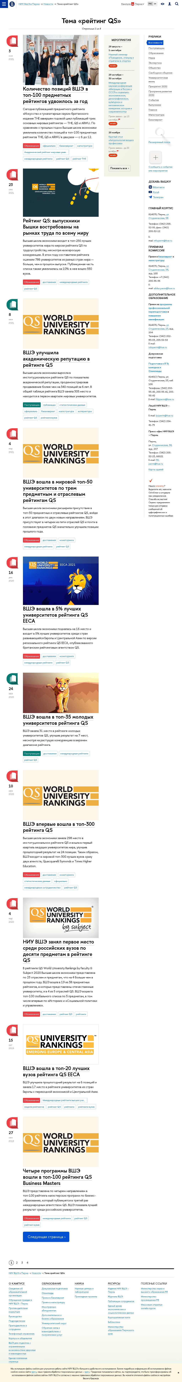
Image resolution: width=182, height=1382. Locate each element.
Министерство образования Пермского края (121, 1330)
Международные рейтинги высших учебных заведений (65, 1100)
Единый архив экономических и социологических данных (121, 1309)
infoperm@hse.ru (163, 240)
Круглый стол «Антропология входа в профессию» (121, 140)
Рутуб (156, 192)
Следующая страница (45, 1236)
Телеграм (158, 197)
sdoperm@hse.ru (158, 347)
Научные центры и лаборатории (84, 1290)
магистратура (84, 145)
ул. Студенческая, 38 (159, 216)
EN (155, 3)
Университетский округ (54, 1323)
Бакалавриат (155, 119)
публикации (49, 404)
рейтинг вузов (31, 1224)
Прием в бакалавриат (53, 1297)
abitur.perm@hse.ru (164, 288)
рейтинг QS (62, 158)
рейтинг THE (79, 158)
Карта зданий (156, 469)
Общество (155, 67)
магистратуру (156, 260)
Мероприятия (121, 40)
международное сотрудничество (42, 887)
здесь (34, 1371)
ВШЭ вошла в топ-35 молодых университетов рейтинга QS (58, 719)
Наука (152, 57)
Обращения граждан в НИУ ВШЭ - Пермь (20, 1302)
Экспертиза (155, 62)
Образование (156, 53)
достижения (49, 282)
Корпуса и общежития (20, 1338)
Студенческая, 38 (162, 445)
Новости (36, 1273)
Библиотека (114, 1322)
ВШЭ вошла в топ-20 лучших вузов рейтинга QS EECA (56, 1071)
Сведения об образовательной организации (18, 1292)
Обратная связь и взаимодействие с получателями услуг (52, 1331)
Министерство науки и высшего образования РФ (154, 1290)
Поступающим (156, 48)
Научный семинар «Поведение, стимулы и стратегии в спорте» (121, 57)
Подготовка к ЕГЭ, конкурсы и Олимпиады (159, 367)
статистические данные (72, 404)
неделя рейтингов (34, 1106)
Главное (153, 109)
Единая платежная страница (18, 1360)
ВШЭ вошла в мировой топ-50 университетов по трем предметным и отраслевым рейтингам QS (57, 491)
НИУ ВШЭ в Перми (18, 1273)
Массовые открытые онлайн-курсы (151, 1306)
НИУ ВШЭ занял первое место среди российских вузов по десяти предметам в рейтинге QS (58, 951)
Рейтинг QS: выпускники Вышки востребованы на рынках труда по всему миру (56, 226)
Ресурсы (114, 1283)
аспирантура (85, 411)
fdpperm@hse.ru (165, 399)
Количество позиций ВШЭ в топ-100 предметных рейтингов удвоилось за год (55, 94)
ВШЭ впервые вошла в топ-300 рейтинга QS (59, 827)
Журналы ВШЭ (115, 1296)
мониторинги (67, 540)
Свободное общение (160, 72)
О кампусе (17, 1283)
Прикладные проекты (86, 1296)
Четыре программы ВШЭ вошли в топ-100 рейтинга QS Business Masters (57, 1176)
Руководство (15, 1316)
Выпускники (155, 104)
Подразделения (17, 1320)
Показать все (118, 168)
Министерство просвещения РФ (150, 1298)
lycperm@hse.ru (164, 415)
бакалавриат (165, 256)
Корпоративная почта (119, 1317)
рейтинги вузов (49, 417)
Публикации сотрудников (121, 1301)
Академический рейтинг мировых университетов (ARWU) (46, 152)
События (154, 100)
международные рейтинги (38, 158)
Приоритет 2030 (158, 86)
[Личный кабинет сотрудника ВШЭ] (169, 4)
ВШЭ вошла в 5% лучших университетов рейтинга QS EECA (55, 614)
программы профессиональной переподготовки (160, 308)
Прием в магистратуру (53, 1302)
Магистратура (156, 114)
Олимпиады (47, 1293)
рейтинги (81, 1014)
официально (49, 145)
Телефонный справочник (21, 1333)
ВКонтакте (159, 187)
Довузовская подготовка (55, 1288)
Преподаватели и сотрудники (18, 1327)
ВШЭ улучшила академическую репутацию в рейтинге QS (56, 358)
